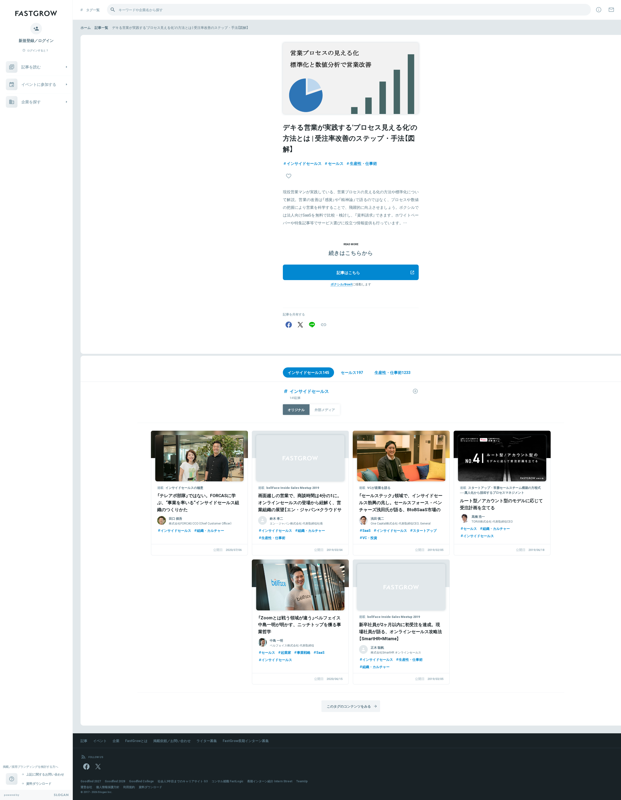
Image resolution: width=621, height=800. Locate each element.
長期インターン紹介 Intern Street (269, 781)
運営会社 (86, 787)
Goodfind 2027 (91, 781)
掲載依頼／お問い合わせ (172, 740)
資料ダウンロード (150, 787)
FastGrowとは (136, 740)
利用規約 (129, 787)
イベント (100, 740)
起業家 (286, 652)
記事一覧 (101, 27)
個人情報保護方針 (107, 787)
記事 (84, 740)
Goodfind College (141, 781)
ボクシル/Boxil (341, 284)
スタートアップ (425, 530)
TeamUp (302, 781)
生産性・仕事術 (363, 163)
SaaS (366, 530)
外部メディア (325, 409)
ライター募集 (206, 740)
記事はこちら (348, 272)
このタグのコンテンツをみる (349, 706)
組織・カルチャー (210, 530)
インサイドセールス (304, 163)
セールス (335, 163)
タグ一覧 (93, 9)
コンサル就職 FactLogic (227, 781)
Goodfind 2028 (115, 781)
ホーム (86, 27)
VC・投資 (369, 537)
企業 (116, 740)
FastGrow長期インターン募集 (246, 740)
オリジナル (296, 409)
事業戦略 (303, 652)
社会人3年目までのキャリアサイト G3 (183, 781)
